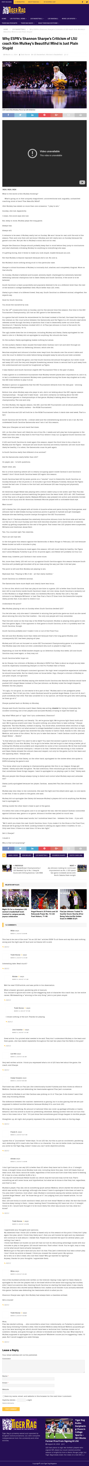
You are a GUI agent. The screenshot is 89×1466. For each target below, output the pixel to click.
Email (5, 1382)
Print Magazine (7, 2)
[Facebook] (82, 2)
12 (67, 54)
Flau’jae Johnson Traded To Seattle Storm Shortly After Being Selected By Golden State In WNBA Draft (71, 915)
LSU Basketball (36, 18)
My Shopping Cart (50, 2)
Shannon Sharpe (58, 855)
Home (4, 18)
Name (5, 1376)
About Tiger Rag (33, 2)
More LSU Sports (68, 18)
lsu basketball (41, 855)
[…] (83, 1455)
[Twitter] (87, 2)
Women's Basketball (54, 54)
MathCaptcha (11, 1403)
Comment (6, 1358)
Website (5, 1389)
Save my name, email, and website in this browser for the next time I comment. (38, 1396)
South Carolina (76, 855)
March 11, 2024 (11, 54)
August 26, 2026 (53, 1444)
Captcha (5, 1400)
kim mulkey (26, 855)
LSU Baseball (53, 18)
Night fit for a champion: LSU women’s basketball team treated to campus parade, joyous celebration (14, 913)
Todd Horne (25, 54)
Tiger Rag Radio (27, 23)
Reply (6, 947)
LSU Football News (17, 18)
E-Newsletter (20, 2)
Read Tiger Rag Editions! (48, 23)
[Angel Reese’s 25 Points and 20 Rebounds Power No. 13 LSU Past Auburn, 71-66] (44, 899)
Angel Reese (13, 855)
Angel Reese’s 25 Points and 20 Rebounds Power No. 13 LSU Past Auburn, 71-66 (44, 914)
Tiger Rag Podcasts (9, 23)
